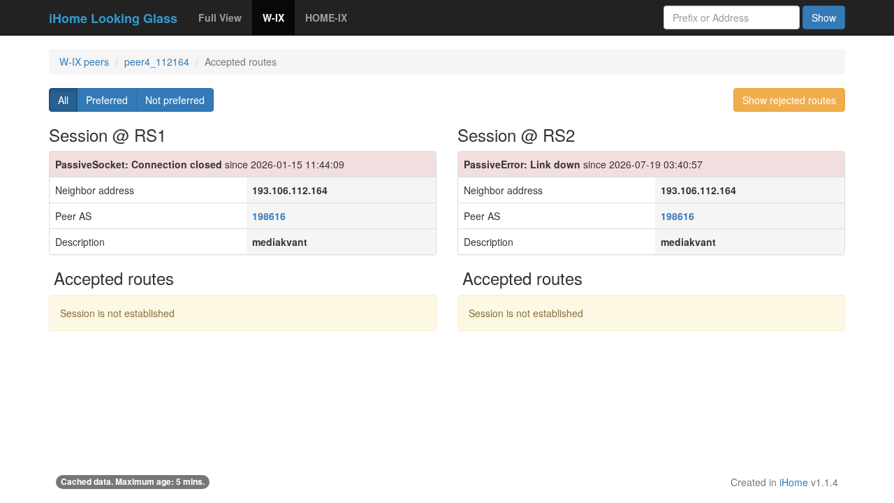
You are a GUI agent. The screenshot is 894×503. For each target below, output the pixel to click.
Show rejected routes (789, 100)
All (63, 100)
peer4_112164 (156, 61)
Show (824, 17)
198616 (269, 216)
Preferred (107, 100)
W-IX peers (84, 61)
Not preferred (175, 100)
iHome (793, 482)
